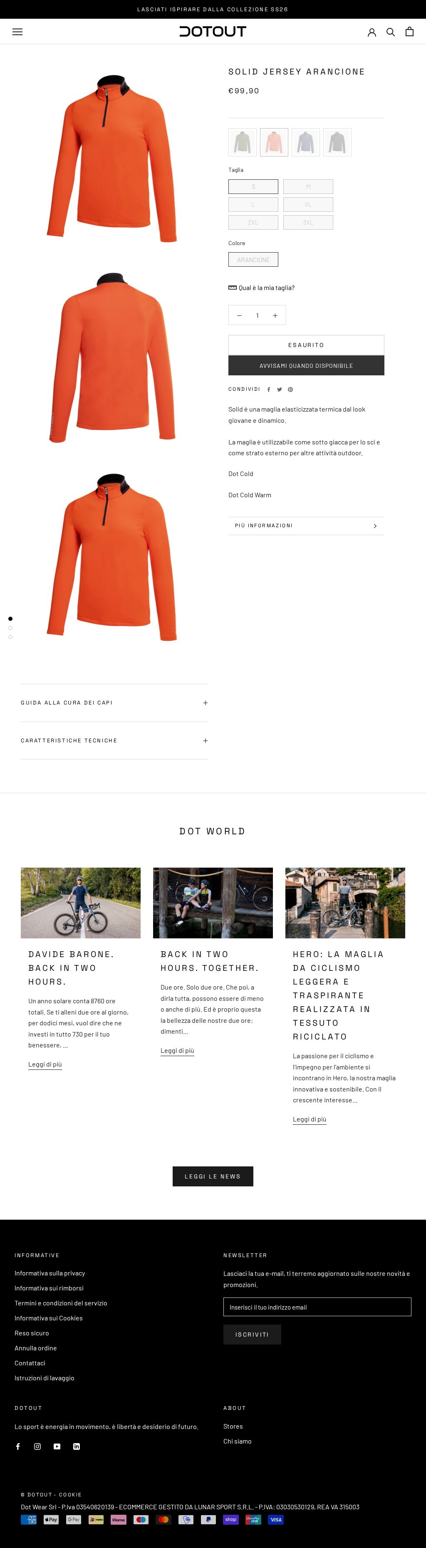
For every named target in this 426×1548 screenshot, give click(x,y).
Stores (233, 1426)
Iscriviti (252, 1334)
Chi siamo (237, 1441)
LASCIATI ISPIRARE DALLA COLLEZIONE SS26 (212, 9)
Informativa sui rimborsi (49, 1288)
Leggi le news (213, 1176)
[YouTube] (57, 1445)
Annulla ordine (36, 1348)
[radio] (242, 142)
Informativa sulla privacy (50, 1273)
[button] (306, 365)
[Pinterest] (290, 389)
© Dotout (36, 1494)
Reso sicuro (32, 1333)
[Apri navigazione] (17, 31)
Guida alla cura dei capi (67, 702)
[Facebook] (268, 389)
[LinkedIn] (76, 1445)
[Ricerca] (390, 31)
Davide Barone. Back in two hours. (71, 968)
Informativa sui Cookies (49, 1318)
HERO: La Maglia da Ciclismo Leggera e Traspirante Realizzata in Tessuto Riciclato (339, 995)
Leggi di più (45, 1064)
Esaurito (306, 345)
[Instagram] (37, 1445)
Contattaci (30, 1363)
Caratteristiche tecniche (69, 740)
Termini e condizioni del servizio (61, 1303)
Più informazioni (264, 525)
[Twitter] (279, 389)
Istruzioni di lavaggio (44, 1378)
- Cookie (68, 1494)
